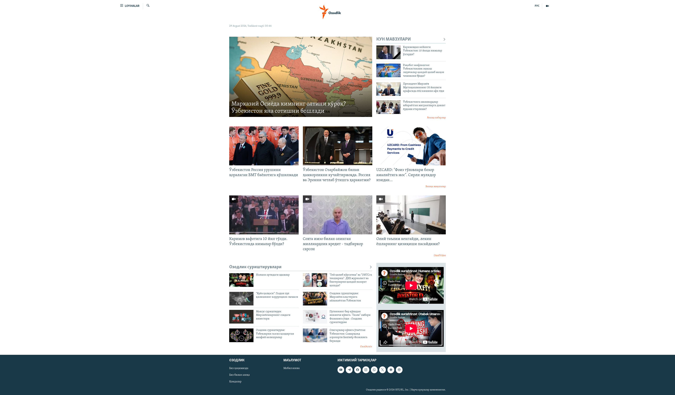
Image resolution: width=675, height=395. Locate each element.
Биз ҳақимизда (238, 368)
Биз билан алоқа (239, 375)
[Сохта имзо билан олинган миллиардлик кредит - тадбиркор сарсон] (337, 214)
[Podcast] (399, 369)
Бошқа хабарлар (436, 117)
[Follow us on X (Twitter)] (382, 369)
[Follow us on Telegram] (349, 369)
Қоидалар (235, 381)
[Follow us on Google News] (390, 369)
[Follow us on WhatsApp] (374, 369)
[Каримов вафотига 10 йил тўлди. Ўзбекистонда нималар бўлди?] (264, 214)
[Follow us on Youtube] (341, 369)
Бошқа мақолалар (436, 186)
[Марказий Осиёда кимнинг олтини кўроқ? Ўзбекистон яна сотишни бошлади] (300, 77)
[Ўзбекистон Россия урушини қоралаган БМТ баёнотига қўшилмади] (264, 145)
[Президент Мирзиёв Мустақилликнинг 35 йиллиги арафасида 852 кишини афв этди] (388, 89)
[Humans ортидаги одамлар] (241, 280)
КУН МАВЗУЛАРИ (393, 39)
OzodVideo (440, 255)
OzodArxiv (366, 346)
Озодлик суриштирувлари (255, 267)
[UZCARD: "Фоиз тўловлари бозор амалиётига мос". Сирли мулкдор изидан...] (411, 145)
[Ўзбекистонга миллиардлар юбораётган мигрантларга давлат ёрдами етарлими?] (388, 107)
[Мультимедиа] (547, 6)
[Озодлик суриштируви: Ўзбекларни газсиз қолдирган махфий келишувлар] (241, 335)
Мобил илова (291, 368)
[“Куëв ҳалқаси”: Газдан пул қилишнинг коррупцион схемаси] (241, 298)
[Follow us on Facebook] (357, 369)
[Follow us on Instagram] (365, 369)
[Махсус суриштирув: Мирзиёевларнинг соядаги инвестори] (241, 317)
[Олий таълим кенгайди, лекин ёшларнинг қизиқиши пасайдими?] (411, 214)
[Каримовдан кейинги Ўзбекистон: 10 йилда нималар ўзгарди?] (388, 52)
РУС (537, 6)
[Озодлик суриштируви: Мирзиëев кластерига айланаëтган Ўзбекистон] (315, 298)
